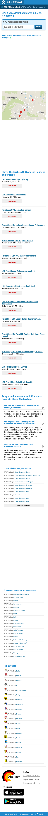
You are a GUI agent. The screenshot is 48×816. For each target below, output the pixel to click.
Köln (13, 685)
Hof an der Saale (13, 597)
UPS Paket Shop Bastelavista (14, 194)
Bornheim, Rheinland (14, 610)
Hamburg (14, 676)
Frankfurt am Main (17, 690)
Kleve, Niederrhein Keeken (17, 495)
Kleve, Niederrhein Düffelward (18, 485)
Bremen (14, 714)
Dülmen (11, 620)
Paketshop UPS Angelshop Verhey (16, 210)
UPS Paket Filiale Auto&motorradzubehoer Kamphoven (20, 302)
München (14, 680)
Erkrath (10, 614)
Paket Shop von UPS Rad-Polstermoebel (19, 256)
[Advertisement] (24, 65)
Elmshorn (11, 607)
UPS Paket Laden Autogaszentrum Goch (19, 271)
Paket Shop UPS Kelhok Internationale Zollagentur (23, 225)
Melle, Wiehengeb (13, 650)
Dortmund (14, 700)
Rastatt (10, 617)
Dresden (14, 738)
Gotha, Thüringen (13, 630)
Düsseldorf (14, 709)
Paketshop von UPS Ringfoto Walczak (17, 240)
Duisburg (14, 723)
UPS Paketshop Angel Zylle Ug (15, 179)
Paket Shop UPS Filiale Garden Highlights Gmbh (22, 351)
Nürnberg (14, 733)
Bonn (13, 757)
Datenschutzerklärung (31, 783)
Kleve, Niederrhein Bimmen (17, 472)
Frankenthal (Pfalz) (14, 623)
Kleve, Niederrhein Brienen (17, 478)
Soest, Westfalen (13, 604)
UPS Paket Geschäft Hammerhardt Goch (18, 286)
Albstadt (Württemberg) (15, 643)
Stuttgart (14, 695)
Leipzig (13, 728)
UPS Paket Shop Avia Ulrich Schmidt (17, 382)
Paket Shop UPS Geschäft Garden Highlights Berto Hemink (23, 335)
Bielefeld (14, 752)
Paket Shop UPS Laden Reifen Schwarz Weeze (21, 319)
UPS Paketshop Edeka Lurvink (14, 367)
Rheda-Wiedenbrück (14, 656)
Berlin (13, 671)
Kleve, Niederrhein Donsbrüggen (18, 482)
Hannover (14, 719)
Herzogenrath (12, 627)
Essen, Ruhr (15, 704)
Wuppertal (14, 747)
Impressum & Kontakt (31, 779)
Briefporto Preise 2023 (31, 776)
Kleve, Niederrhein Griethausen (18, 488)
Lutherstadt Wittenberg (15, 640)
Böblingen (11, 653)
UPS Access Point (14, 7)
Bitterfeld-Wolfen (13, 633)
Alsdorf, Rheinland (14, 646)
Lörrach (11, 636)
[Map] (24, 105)
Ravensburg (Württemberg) (16, 594)
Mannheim (14, 762)
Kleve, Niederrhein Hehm (16, 491)
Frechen (11, 601)
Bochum (14, 743)
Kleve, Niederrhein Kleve (16, 501)
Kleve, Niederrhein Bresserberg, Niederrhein (22, 475)
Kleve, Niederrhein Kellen (16, 498)
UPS (5, 7)
